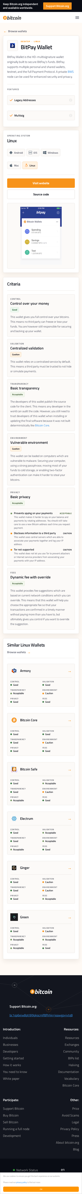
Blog (76, 1149)
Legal (75, 1122)
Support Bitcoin (13, 1108)
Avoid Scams (70, 1115)
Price (75, 1108)
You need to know (15, 1071)
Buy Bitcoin (11, 1115)
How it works (12, 1065)
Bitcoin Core (42, 425)
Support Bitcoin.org (57, 6)
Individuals (10, 1037)
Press (75, 1135)
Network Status (27, 1170)
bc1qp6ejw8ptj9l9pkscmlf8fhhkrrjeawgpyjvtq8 (41, 1015)
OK (41, 1189)
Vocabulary (71, 1078)
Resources (72, 1037)
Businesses (10, 1044)
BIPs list (73, 1058)
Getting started (13, 1058)
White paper (11, 1078)
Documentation (68, 1071)
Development (12, 1135)
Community (71, 1051)
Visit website (41, 183)
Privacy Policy (69, 1128)
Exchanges (72, 1044)
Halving (74, 1065)
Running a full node (16, 1128)
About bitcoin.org (67, 1142)
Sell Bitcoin (10, 1122)
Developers (10, 1051)
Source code (41, 194)
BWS (71, 71)
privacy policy (21, 1182)
